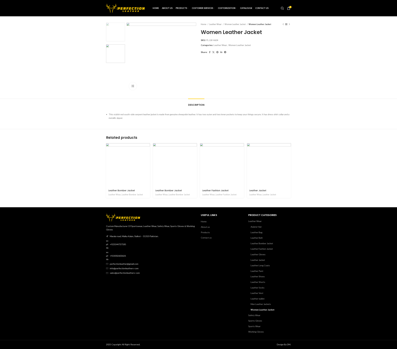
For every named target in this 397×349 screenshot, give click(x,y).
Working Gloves (256, 331)
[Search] (282, 8)
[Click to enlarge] (133, 86)
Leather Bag (256, 232)
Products (205, 232)
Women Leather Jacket (235, 24)
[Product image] (128, 165)
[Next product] (289, 24)
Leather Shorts (258, 282)
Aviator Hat (256, 226)
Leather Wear (215, 24)
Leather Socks (257, 287)
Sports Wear (254, 326)
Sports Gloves (255, 320)
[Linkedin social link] (221, 52)
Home (204, 24)
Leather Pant (257, 271)
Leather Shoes (258, 276)
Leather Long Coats (260, 265)
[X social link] (213, 52)
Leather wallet (258, 298)
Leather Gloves (258, 254)
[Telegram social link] (225, 52)
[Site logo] (125, 8)
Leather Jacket (257, 190)
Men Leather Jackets (261, 304)
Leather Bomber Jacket (121, 190)
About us (205, 227)
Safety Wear (254, 315)
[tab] (196, 103)
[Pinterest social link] (217, 52)
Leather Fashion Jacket (215, 190)
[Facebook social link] (209, 52)
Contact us (206, 237)
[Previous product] (283, 24)
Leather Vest (257, 293)
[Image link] (123, 217)
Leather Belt (257, 237)
